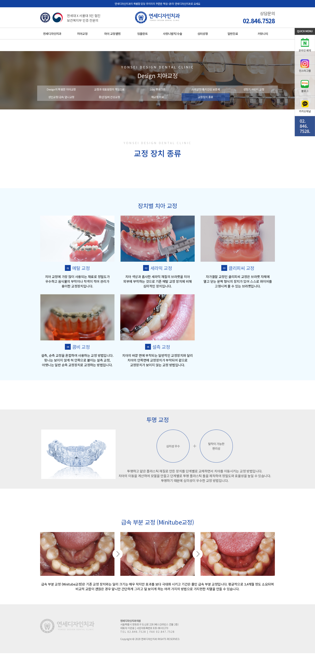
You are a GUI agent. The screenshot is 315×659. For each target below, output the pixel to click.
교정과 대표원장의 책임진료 (109, 89)
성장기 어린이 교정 (253, 89)
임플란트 (142, 33)
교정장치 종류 (205, 97)
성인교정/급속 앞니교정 (61, 97)
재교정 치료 (157, 97)
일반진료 (233, 33)
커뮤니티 (263, 33)
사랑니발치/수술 (172, 33)
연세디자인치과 (52, 33)
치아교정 (82, 33)
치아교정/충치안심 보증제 (205, 89)
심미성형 (202, 33)
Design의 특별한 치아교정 (61, 89)
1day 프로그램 (157, 89)
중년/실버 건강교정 (109, 97)
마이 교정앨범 (112, 33)
